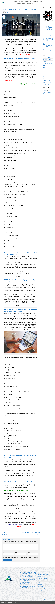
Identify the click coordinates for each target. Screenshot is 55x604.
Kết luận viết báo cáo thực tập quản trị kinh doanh (49, 49)
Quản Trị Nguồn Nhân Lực (48, 78)
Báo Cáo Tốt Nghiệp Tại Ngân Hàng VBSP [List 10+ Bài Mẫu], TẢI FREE (49, 28)
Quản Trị (40, 1)
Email (16, 552)
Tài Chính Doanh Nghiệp (47, 82)
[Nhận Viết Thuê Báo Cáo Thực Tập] (6, 2)
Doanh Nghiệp (29, 3)
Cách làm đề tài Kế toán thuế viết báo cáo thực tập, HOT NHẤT (49, 35)
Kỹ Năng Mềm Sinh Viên (47, 63)
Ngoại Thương (46, 71)
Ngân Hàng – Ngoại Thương (19, 3)
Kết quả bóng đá (4, 592)
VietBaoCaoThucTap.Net (11, 602)
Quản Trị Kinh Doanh (47, 76)
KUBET (2, 595)
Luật (31, 1)
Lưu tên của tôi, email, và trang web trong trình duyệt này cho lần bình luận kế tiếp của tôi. (21, 557)
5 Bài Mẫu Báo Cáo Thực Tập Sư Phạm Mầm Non (49, 39)
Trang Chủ (15, 1)
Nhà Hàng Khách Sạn (41, 588)
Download (21, 1)
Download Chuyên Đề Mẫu (48, 59)
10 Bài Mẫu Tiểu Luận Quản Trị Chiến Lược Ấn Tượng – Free (49, 45)
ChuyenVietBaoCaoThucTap (18, 12)
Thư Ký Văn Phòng (46, 84)
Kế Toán (44, 61)
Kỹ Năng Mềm (26, 1)
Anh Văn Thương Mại (47, 57)
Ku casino (45, 90)
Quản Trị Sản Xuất (46, 80)
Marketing (35, 1)
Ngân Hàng (45, 69)
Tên (4, 552)
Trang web (29, 552)
